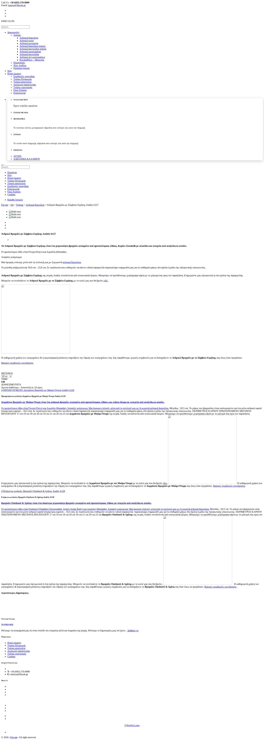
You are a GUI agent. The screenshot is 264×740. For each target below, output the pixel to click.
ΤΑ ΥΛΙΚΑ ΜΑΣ (7, 624)
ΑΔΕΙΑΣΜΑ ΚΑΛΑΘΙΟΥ (26, 159)
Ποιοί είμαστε (14, 642)
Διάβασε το (132, 630)
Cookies (11, 656)
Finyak (4, 205)
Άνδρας (19, 205)
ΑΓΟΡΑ (17, 156)
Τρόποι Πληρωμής (16, 645)
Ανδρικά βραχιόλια (35, 205)
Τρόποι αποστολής (16, 648)
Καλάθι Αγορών (15, 199)
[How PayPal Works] (132, 725)
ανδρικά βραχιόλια (200, 509)
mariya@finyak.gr (17, 5)
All (11, 205)
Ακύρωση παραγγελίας (18, 651)
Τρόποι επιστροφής (16, 653)
